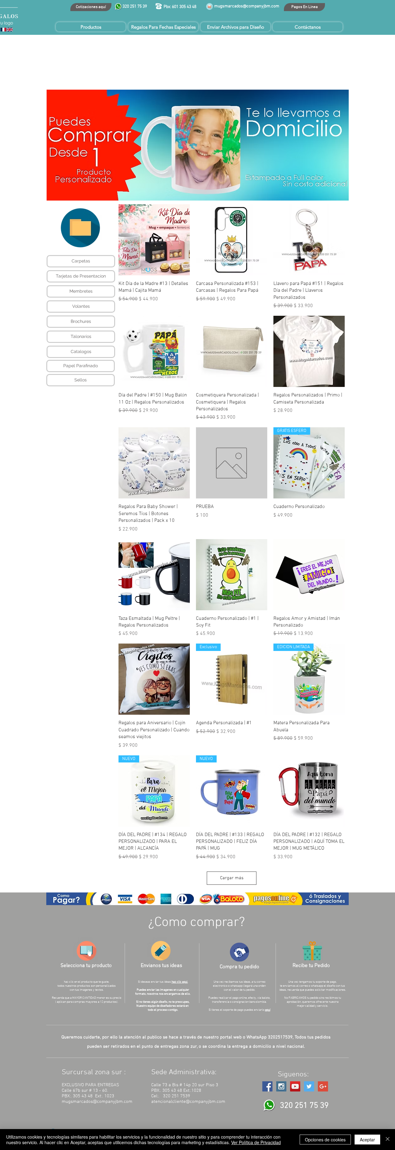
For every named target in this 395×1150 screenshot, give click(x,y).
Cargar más (231, 878)
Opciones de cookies (325, 1139)
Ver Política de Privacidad (256, 1142)
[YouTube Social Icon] (295, 1086)
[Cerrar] (387, 1139)
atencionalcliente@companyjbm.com (188, 1101)
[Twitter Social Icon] (309, 1086)
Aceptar (367, 1139)
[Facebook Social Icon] (267, 1086)
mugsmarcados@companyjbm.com (246, 6)
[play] (336, 195)
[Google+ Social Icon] (323, 1086)
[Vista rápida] (154, 239)
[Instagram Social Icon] (281, 1086)
